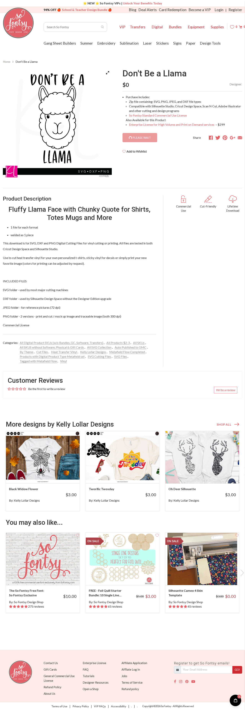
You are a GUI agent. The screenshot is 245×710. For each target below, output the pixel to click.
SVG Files (120, 356)
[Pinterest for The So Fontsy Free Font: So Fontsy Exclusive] (47, 577)
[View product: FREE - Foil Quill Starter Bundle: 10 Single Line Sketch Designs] (122, 559)
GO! (237, 669)
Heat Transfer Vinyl (64, 352)
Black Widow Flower (23, 489)
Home (6, 61)
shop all (224, 424)
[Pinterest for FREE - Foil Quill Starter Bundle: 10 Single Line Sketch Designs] (126, 577)
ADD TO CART (64, 475)
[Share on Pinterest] (225, 137)
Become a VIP (200, 10)
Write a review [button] (225, 390)
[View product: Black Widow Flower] (43, 457)
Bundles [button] (175, 27)
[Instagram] (180, 681)
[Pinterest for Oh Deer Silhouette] (206, 476)
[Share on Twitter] (217, 137)
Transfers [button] (137, 27)
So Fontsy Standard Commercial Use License (158, 115)
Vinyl (63, 361)
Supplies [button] (217, 27)
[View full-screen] (107, 72)
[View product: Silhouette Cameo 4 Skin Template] (202, 559)
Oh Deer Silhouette (182, 489)
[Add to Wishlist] (77, 433)
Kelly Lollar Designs (93, 352)
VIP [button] (122, 27)
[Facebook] (175, 681)
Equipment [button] (196, 27)
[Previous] (10, 123)
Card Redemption (172, 10)
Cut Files (42, 352)
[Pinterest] (186, 681)
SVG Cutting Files (99, 356)
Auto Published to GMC (130, 347)
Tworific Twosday (101, 489)
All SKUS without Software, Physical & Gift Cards (52, 347)
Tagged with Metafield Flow (38, 361)
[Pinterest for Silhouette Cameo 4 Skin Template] (206, 577)
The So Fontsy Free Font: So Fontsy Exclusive (26, 593)
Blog (132, 10)
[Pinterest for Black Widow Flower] (47, 476)
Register (235, 10)
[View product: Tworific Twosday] (122, 457)
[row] (122, 471)
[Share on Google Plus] (232, 137)
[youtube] (193, 681)
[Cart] (240, 27)
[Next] (104, 123)
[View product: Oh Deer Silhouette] (202, 457)
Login (219, 10)
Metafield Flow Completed (127, 352)
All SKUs (139, 342)
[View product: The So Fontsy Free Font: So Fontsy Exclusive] (43, 559)
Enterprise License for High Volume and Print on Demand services (172, 124)
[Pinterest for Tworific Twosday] (126, 476)
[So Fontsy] (18, 23)
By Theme (26, 352)
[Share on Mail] (240, 137)
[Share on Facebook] (211, 137)
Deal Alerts (147, 10)
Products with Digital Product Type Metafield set (52, 356)
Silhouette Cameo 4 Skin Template (185, 593)
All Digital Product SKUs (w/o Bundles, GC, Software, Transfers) (61, 342)
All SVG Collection (99, 347)
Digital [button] (157, 27)
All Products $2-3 (118, 342)
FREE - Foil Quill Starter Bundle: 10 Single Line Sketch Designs (105, 593)
